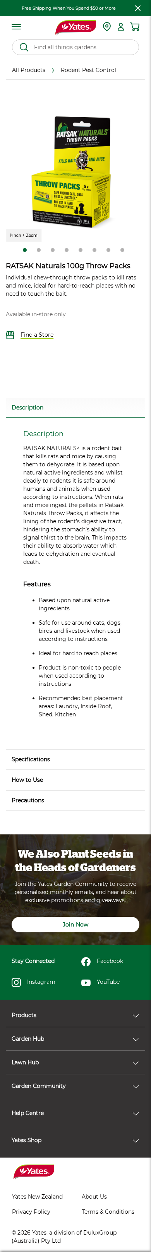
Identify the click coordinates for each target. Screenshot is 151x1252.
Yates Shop (26, 1140)
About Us (94, 1196)
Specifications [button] (31, 759)
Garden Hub (28, 1038)
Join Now (75, 924)
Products (24, 1015)
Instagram (41, 981)
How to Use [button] (27, 779)
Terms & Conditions (108, 1211)
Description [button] (27, 407)
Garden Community (39, 1085)
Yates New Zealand (37, 1196)
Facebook (110, 960)
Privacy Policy (31, 1211)
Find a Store (37, 334)
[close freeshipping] (138, 8)
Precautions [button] (28, 800)
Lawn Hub (25, 1062)
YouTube (108, 981)
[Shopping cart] (134, 26)
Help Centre (28, 1113)
